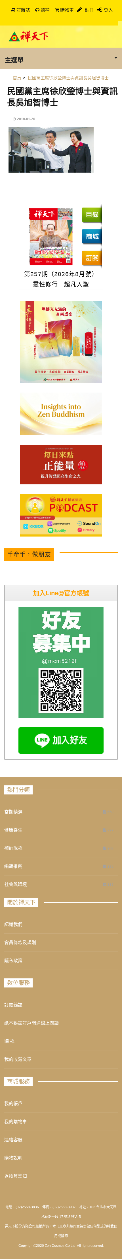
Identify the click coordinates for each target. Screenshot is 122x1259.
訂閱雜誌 (13, 1004)
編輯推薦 (13, 866)
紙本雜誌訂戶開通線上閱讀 (31, 1023)
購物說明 (13, 1158)
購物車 (66, 10)
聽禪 (44, 10)
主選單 (14, 60)
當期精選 (13, 811)
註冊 (89, 10)
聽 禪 (9, 1041)
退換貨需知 (15, 1176)
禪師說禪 (13, 848)
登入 (108, 10)
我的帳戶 (13, 1103)
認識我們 (13, 924)
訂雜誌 (22, 10)
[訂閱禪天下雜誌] (92, 258)
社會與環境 (15, 884)
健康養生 (13, 830)
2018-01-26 (26, 119)
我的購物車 (15, 1121)
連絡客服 (13, 1139)
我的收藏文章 (17, 1059)
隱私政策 (13, 960)
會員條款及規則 (20, 942)
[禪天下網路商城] (92, 236)
